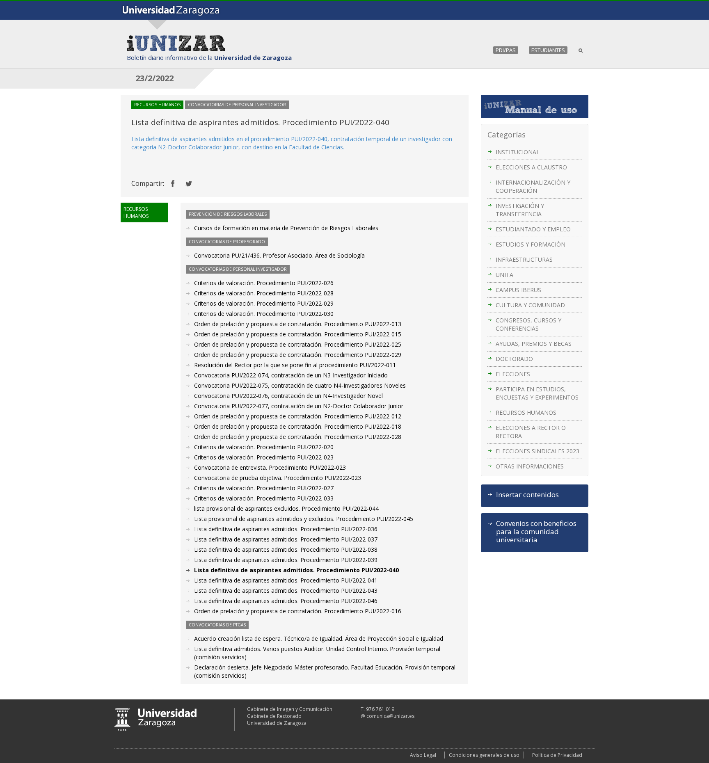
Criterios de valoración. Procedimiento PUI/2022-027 (264, 488)
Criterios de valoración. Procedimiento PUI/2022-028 (264, 293)
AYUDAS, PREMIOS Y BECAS (534, 343)
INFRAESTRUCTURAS (524, 259)
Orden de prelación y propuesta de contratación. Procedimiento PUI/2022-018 (297, 426)
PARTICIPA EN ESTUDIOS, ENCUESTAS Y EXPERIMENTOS (537, 393)
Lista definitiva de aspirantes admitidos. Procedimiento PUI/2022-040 (296, 570)
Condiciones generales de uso (484, 755)
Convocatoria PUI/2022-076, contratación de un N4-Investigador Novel (288, 396)
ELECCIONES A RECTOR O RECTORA (531, 432)
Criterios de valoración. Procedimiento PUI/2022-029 (264, 303)
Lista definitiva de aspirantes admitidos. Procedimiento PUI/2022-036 (285, 529)
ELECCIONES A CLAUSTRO (531, 167)
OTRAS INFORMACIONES (530, 466)
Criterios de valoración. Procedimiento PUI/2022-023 (264, 457)
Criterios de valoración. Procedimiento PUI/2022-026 (264, 283)
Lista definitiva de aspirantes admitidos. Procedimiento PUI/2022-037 (285, 539)
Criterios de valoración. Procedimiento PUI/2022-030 (264, 314)
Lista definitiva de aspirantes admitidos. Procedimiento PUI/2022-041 (285, 580)
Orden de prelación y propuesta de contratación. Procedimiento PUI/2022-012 (297, 416)
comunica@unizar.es (390, 716)
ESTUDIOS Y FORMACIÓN (530, 244)
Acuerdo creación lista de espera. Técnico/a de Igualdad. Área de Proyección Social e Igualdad (318, 638)
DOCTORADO (514, 359)
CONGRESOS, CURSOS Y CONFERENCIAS (528, 324)
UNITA (504, 275)
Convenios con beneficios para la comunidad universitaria (536, 531)
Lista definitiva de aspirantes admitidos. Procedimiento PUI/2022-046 (285, 601)
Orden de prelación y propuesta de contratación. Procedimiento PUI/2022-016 (297, 611)
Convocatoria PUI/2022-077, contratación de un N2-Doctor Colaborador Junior (298, 406)
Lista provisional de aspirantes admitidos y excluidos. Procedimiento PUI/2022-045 (303, 519)
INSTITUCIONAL (518, 152)
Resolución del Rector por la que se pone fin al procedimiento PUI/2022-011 (295, 365)
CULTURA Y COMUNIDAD (530, 305)
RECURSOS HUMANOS (526, 412)
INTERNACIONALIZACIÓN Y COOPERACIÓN (533, 186)
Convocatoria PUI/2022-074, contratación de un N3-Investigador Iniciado (291, 375)
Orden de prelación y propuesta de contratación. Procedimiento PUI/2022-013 (297, 324)
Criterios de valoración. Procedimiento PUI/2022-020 (264, 447)
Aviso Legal (423, 755)
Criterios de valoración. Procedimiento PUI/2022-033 (264, 498)
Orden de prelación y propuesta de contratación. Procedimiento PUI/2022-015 (297, 334)
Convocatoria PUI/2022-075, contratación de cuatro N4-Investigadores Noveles (300, 385)
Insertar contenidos (527, 495)
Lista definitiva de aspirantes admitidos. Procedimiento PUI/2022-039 (285, 560)
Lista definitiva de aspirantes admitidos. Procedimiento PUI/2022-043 (285, 590)
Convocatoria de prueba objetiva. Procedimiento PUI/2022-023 (277, 478)
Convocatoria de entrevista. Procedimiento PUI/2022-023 (270, 467)
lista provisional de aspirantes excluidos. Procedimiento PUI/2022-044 (286, 508)
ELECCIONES (513, 374)
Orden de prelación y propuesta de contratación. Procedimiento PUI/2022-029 (297, 355)
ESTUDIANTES (548, 50)
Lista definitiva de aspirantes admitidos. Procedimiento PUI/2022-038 (285, 549)
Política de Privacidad (557, 755)
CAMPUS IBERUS (518, 290)
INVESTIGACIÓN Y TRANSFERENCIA (520, 210)
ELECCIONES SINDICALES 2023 (537, 451)
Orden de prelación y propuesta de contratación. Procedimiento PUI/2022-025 (297, 344)
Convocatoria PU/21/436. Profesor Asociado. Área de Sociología (279, 255)
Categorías (506, 134)
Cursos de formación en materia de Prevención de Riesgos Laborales (286, 228)
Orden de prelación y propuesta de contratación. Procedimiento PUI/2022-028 (297, 437)
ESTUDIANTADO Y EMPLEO (533, 229)
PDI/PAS (506, 50)
